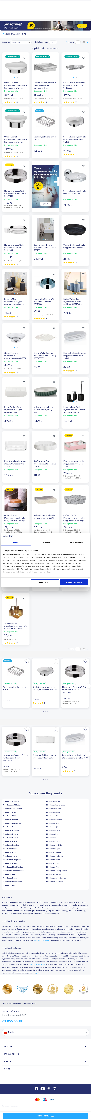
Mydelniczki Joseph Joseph (13, 871)
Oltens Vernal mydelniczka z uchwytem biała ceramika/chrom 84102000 (15, 139)
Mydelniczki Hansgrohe (12, 860)
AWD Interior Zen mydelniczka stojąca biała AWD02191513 (45, 464)
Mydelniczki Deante (10, 834)
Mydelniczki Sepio (53, 849)
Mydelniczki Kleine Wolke (12, 882)
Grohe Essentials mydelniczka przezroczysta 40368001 (15, 356)
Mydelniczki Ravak (53, 831)
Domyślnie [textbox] (16, 42)
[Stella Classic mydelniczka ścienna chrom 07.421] (75, 177)
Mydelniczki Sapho (53, 842)
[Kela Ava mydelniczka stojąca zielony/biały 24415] (45, 394)
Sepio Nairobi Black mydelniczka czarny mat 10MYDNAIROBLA (74, 410)
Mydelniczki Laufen (53, 809)
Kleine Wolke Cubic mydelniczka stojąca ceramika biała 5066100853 (13, 410)
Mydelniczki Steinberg (54, 856)
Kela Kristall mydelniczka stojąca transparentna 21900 (15, 464)
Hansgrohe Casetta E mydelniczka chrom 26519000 (13, 247)
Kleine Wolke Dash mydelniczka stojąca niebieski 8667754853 (72, 301)
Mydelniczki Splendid (54, 853)
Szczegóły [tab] (45, 542)
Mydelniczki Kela (9, 874)
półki (38, 973)
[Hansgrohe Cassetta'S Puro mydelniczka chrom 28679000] (16, 177)
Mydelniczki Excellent (11, 845)
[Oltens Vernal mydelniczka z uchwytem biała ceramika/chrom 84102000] (16, 123)
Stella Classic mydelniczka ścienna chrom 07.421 (74, 192)
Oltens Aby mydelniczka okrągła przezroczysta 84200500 (74, 85)
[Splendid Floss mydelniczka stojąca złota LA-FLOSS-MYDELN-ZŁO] (16, 610)
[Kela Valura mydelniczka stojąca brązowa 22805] (45, 502)
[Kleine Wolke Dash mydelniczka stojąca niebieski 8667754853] (75, 285)
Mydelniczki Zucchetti (54, 882)
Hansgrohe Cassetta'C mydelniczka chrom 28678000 (44, 301)
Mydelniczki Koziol (53, 801)
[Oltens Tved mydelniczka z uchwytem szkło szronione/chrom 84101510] (45, 69)
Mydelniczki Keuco (10, 878)
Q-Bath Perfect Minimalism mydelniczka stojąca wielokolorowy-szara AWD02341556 (73, 518)
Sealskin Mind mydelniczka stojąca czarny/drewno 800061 (14, 301)
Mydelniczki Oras (52, 823)
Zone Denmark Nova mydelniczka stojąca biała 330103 (45, 247)
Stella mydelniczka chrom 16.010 (45, 138)
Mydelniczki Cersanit (11, 831)
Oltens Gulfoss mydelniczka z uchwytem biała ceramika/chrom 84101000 (15, 85)
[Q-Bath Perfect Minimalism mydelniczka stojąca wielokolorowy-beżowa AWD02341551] (16, 502)
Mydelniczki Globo (10, 853)
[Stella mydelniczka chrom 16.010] (45, 123)
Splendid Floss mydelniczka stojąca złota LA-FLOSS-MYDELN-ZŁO (15, 626)
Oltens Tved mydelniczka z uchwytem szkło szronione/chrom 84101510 (45, 85)
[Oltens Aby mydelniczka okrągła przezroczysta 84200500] (75, 69)
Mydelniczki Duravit (10, 838)
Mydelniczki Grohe (10, 856)
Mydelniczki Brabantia (11, 827)
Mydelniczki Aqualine (11, 801)
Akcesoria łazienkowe (15, 34)
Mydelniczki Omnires (54, 820)
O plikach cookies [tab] (75, 542)
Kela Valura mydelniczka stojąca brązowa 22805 (44, 516)
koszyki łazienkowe (41, 941)
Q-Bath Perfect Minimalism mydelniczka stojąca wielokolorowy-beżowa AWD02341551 (14, 518)
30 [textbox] (52, 42)
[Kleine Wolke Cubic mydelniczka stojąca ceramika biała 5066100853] (16, 394)
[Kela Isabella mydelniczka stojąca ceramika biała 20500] (75, 339)
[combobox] (21, 42)
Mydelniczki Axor (9, 812)
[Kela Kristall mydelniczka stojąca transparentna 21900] (16, 448)
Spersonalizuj (43, 582)
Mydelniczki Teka (52, 863)
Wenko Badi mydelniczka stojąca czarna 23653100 (74, 246)
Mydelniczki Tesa (52, 867)
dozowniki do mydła (37, 965)
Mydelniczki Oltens (53, 816)
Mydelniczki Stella (53, 860)
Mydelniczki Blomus (10, 820)
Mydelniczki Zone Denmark (56, 878)
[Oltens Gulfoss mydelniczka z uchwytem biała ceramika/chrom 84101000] (16, 69)
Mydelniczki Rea (52, 834)
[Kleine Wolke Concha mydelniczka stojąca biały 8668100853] (45, 339)
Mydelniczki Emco (10, 842)
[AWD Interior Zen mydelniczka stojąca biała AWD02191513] (45, 448)
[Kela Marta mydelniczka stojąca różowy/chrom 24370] (75, 448)
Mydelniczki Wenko (53, 874)
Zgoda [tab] (15, 542)
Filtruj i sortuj (43, 1116)
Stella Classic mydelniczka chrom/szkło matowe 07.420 (74, 139)
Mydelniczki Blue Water (12, 823)
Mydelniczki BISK (9, 816)
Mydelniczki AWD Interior (12, 809)
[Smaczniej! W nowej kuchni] (45, 26)
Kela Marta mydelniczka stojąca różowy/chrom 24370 (73, 464)
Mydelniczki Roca (52, 838)
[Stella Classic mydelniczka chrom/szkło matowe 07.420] (75, 123)
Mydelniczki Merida (53, 812)
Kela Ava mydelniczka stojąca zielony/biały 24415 (43, 410)
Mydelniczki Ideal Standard (13, 867)
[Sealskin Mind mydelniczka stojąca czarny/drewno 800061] (16, 285)
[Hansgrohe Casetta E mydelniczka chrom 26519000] (16, 231)
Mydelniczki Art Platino (12, 805)
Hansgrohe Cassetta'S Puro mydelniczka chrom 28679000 (15, 193)
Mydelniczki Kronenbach (55, 805)
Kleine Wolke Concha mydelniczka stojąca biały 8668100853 (45, 356)
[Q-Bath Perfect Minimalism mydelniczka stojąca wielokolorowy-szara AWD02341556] (75, 502)
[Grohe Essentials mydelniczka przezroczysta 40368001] (16, 339)
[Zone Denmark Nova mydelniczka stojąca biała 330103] (45, 231)
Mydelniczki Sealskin (54, 845)
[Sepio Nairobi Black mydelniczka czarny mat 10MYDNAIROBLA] (75, 394)
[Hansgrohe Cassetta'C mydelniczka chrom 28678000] (45, 285)
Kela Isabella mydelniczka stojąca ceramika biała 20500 (74, 356)
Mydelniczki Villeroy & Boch (56, 871)
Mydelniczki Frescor (10, 849)
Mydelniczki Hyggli (10, 863)
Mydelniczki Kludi (9, 885)
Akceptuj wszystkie (74, 582)
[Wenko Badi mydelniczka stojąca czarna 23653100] (75, 231)
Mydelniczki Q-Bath (53, 827)
